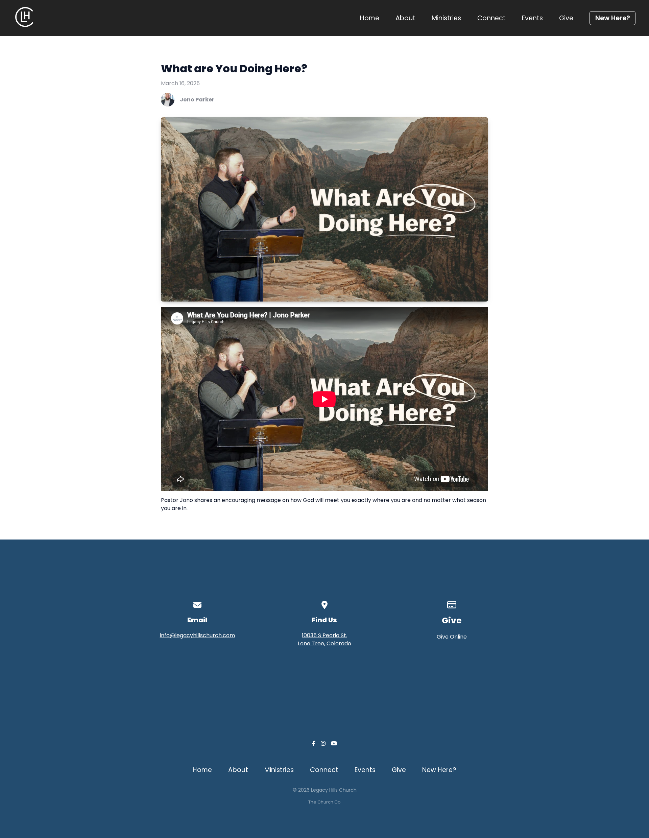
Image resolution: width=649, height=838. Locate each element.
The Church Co (324, 802)
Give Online (452, 637)
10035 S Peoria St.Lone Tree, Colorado (324, 639)
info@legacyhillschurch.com (197, 635)
